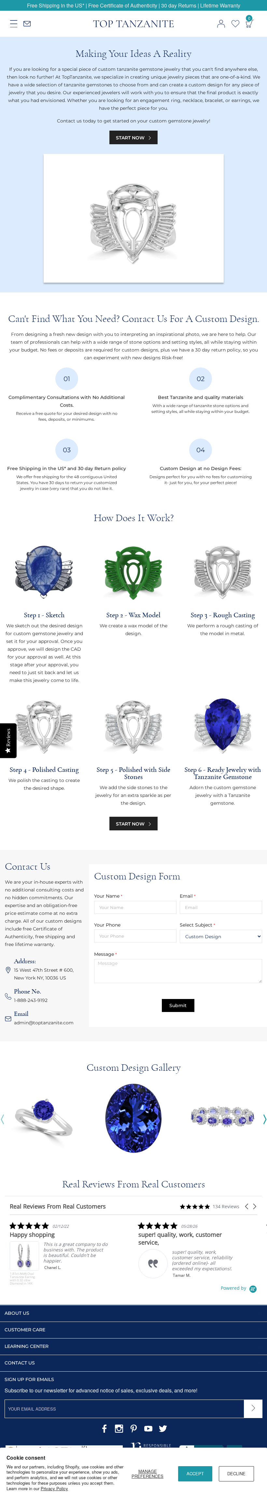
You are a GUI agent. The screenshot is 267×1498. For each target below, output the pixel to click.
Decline (236, 1473)
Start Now (131, 138)
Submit (178, 1005)
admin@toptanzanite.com (44, 1023)
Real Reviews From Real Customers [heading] (58, 1206)
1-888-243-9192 (31, 1000)
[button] (247, 1206)
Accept (195, 1473)
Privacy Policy (54, 1488)
